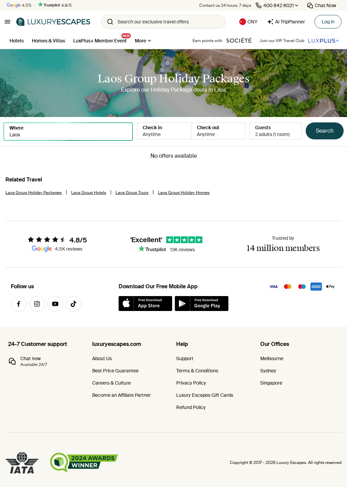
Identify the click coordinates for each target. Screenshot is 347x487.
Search (324, 130)
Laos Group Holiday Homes (183, 192)
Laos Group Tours (132, 192)
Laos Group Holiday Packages (33, 192)
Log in (328, 22)
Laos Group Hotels (88, 192)
